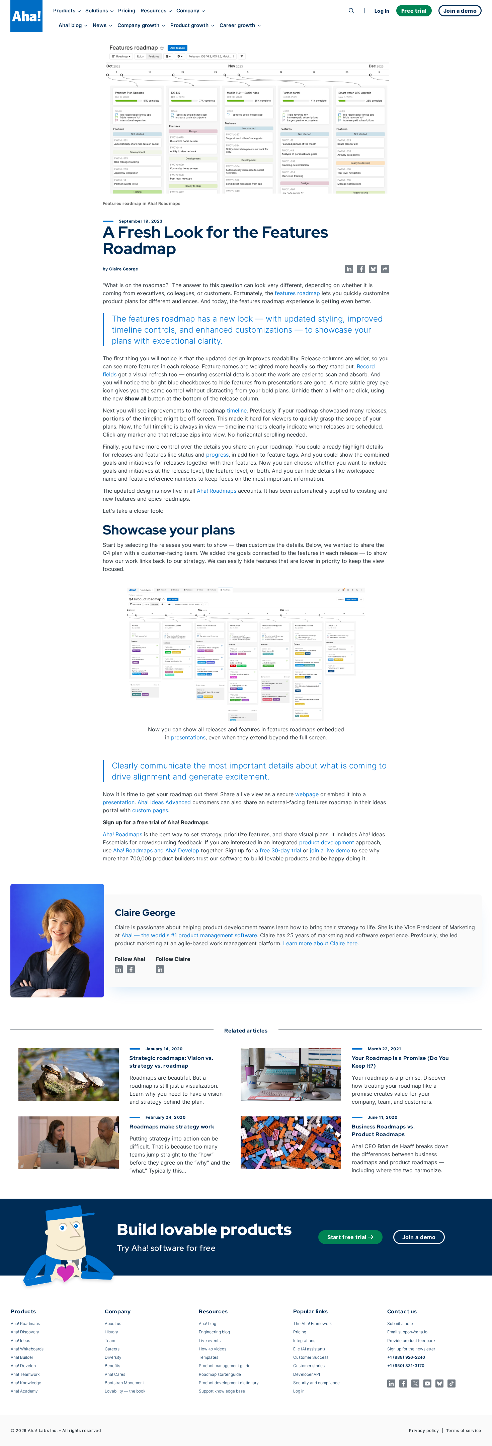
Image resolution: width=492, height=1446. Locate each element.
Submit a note (400, 1323)
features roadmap (297, 293)
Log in (382, 11)
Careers (112, 1348)
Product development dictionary (229, 1382)
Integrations (304, 1340)
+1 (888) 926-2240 (406, 1357)
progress (217, 454)
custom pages (150, 810)
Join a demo (419, 1237)
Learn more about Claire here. (321, 943)
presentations (188, 737)
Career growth (237, 25)
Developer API (306, 1374)
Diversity (113, 1357)
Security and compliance (316, 1382)
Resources (153, 11)
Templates (208, 1357)
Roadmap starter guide (220, 1374)
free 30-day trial (280, 850)
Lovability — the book (125, 1391)
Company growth (138, 25)
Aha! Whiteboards (27, 1348)
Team (110, 1340)
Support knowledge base (222, 1391)
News (99, 25)
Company (187, 11)
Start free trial (346, 1237)
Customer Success (310, 1357)
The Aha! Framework (312, 1323)
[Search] (351, 10)
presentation (119, 802)
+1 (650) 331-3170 (405, 1365)
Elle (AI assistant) (309, 1348)
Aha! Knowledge (26, 1382)
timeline (237, 410)
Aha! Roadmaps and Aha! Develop (156, 850)
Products (64, 11)
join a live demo (330, 850)
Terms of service (463, 1430)
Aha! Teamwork (25, 1374)
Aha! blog (70, 25)
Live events (210, 1340)
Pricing (126, 11)
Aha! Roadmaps (216, 490)
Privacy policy (424, 1430)
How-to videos (212, 1348)
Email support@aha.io (407, 1331)
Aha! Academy (24, 1391)
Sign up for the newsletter (411, 1348)
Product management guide (224, 1365)
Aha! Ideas (20, 1340)
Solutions (96, 11)
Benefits (112, 1365)
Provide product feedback (411, 1340)
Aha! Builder (22, 1357)
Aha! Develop (23, 1365)
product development (326, 842)
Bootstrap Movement (124, 1382)
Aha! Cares (115, 1374)
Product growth (189, 25)
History (111, 1331)
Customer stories (309, 1365)
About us (113, 1323)
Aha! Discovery (25, 1331)
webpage (307, 794)
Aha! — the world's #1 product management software (189, 935)
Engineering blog (214, 1331)
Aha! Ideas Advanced (164, 802)
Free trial (414, 10)
